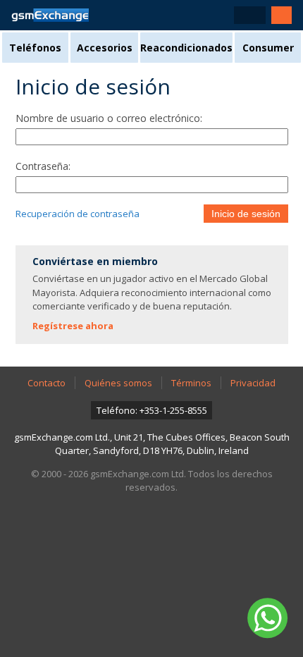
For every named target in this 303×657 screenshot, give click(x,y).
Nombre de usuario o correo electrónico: (109, 118)
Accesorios (104, 47)
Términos (191, 382)
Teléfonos (35, 47)
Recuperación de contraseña (78, 213)
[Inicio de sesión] (281, 15)
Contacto (46, 382)
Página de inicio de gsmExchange (50, 15)
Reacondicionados (186, 47)
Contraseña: (43, 166)
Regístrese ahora (72, 325)
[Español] (250, 15)
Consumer (268, 47)
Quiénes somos (118, 382)
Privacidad (253, 382)
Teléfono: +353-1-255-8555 (152, 410)
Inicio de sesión (245, 213)
